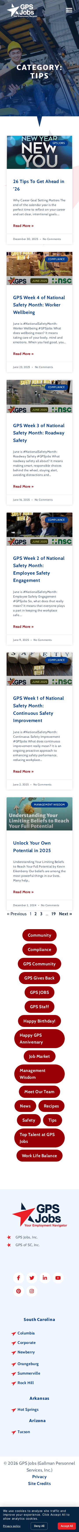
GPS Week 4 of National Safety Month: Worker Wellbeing (39, 305)
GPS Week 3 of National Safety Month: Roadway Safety (39, 433)
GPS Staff (39, 1006)
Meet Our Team (39, 1091)
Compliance (39, 949)
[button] (69, 10)
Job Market (39, 1056)
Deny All (39, 1526)
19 (54, 913)
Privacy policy (11, 1526)
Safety (28, 1120)
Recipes (51, 1106)
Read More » (23, 226)
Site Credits (39, 1483)
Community (39, 935)
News (25, 1106)
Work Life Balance (39, 1155)
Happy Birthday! (39, 1021)
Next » (65, 913)
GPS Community (39, 963)
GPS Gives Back (39, 978)
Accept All (67, 1526)
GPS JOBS (39, 992)
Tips (52, 1120)
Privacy (39, 1476)
